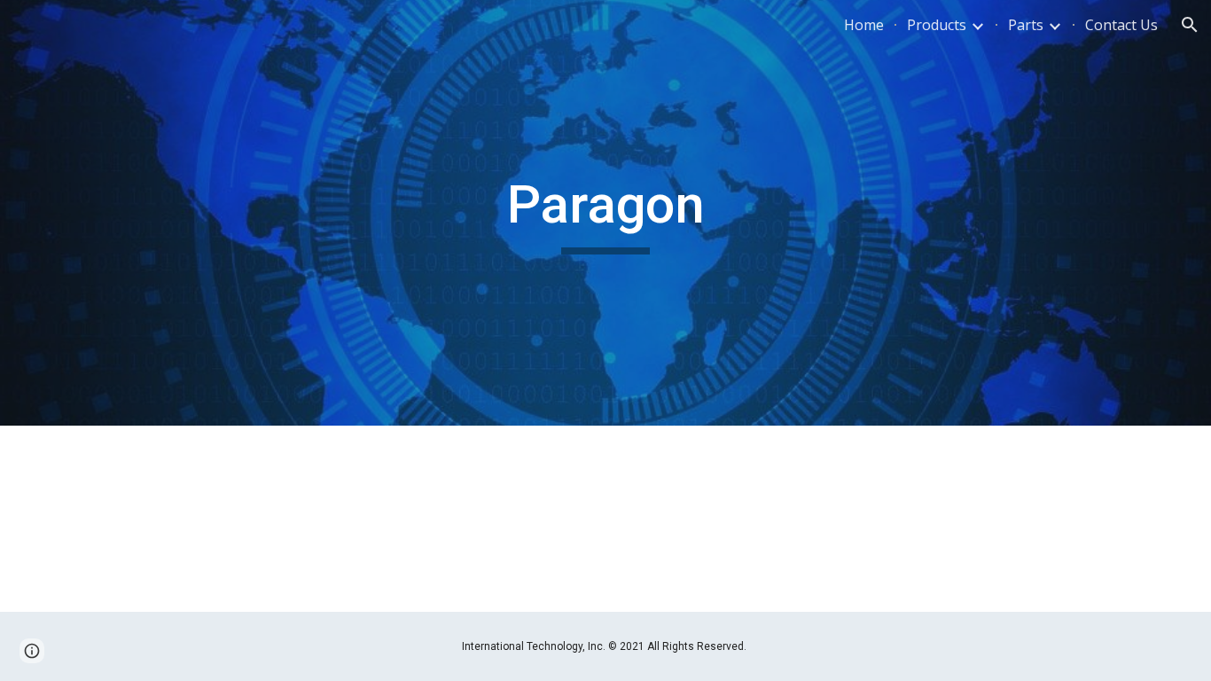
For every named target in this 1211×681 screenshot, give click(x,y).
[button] (1189, 25)
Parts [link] (1025, 25)
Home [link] (864, 25)
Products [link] (936, 25)
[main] (605, 213)
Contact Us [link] (1121, 25)
